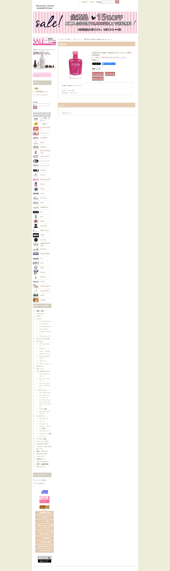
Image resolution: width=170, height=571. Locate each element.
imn (41, 216)
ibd (41, 212)
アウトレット (44, 133)
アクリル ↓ (40, 341)
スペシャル (40, 313)
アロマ (38, 316)
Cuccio (42, 175)
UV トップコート (45, 364)
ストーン (42, 421)
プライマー (43, 361)
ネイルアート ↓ (41, 416)
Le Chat (43, 240)
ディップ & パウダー (43, 339)
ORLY (42, 267)
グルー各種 (43, 409)
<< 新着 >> (44, 124)
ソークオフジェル (45, 321)
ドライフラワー (44, 431)
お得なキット (40, 459)
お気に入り (45, 517)
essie (42, 193)
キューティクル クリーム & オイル (44, 385)
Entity (42, 189)
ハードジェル (43, 324)
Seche (42, 281)
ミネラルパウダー (42, 444)
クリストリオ (44, 161)
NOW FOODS (45, 254)
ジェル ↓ (39, 319)
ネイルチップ (43, 418)
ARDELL (43, 147)
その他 (42, 300)
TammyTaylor (45, 286)
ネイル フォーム (44, 354)
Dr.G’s (42, 184)
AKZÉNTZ (43, 138)
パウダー (42, 348)
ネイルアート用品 (45, 434)
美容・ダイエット (42, 451)
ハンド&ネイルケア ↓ (43, 371)
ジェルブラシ (43, 329)
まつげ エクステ (41, 454)
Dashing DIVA (45, 179)
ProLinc (43, 277)
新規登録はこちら (42, 91)
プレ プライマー (44, 393)
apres (42, 142)
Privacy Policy (45, 551)
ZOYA (42, 295)
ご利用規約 (45, 538)
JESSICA (43, 226)
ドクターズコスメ (42, 461)
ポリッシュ (40, 369)
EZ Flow (43, 198)
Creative (43, 170)
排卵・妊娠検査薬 (42, 464)
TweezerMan (44, 291)
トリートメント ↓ (42, 390)
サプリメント (40, 466)
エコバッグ (40, 456)
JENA (42, 221)
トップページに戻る (64, 39)
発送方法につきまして (45, 546)
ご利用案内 (84, 2)
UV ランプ (39, 366)
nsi (41, 258)
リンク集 (45, 521)
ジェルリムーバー (45, 336)
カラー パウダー (44, 351)
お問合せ (92, 2)
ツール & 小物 (41, 439)
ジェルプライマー (45, 326)
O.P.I (42, 263)
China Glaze (44, 156)
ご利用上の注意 (45, 542)
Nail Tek (43, 249)
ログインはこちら (42, 95)
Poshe (42, 272)
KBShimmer (44, 230)
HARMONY (44, 207)
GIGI (42, 203)
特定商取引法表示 (45, 513)
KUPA (42, 235)
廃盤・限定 (40, 311)
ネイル (44, 493)
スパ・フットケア (42, 441)
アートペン (43, 436)
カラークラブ (44, 165)
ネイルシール (43, 424)
